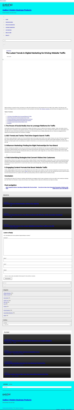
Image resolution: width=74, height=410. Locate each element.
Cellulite (5, 306)
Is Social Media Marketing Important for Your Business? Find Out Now (24, 363)
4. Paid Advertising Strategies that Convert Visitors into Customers (19, 120)
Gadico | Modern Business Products (17, 10)
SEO (40, 108)
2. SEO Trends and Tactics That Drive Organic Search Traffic (18, 117)
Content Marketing (10, 27)
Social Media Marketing (8, 312)
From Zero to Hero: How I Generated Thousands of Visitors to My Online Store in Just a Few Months (53, 188)
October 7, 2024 (8, 353)
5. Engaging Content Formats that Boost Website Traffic (17, 121)
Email (5, 264)
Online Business (9, 22)
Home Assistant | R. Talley (18, 353)
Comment (6, 237)
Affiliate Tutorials (7, 294)
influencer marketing (46, 108)
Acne (5, 303)
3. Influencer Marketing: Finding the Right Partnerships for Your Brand (19, 119)
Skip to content (3, 0)
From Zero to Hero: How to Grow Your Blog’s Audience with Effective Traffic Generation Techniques (33, 215)
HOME (7, 19)
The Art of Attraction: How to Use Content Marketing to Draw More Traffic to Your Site (29, 226)
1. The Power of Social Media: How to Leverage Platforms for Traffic (19, 116)
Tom (11, 205)
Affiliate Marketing (10, 24)
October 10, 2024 (8, 342)
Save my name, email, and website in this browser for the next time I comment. (20, 275)
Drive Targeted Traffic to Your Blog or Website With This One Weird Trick (21, 188)
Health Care (8, 32)
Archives (5, 322)
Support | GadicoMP (14, 227)
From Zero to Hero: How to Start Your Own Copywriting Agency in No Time (26, 374)
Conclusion (9, 123)
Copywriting (6, 297)
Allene (14, 342)
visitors (26, 171)
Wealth (7, 35)
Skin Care (5, 302)
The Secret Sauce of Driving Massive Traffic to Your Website (21, 203)
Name (5, 258)
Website (5, 270)
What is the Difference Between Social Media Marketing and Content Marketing (28, 340)
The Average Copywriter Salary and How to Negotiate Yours (21, 352)
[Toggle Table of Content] (5, 114)
